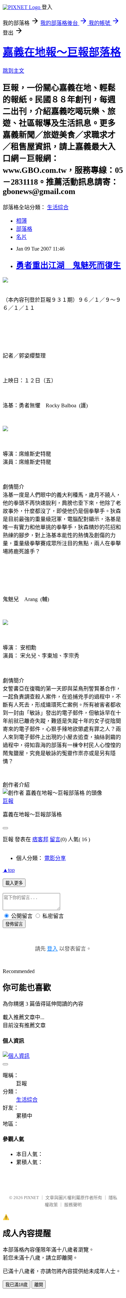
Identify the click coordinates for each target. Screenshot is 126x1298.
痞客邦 (40, 839)
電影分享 (55, 858)
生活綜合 (58, 207)
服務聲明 (73, 1204)
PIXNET (31, 1197)
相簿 (21, 221)
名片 (21, 237)
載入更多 (14, 883)
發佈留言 (14, 924)
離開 (38, 1284)
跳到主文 (13, 71)
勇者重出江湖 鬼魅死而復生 (68, 265)
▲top (9, 870)
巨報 (8, 801)
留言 (55, 839)
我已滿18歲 (16, 1284)
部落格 (24, 229)
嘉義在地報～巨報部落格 (62, 52)
